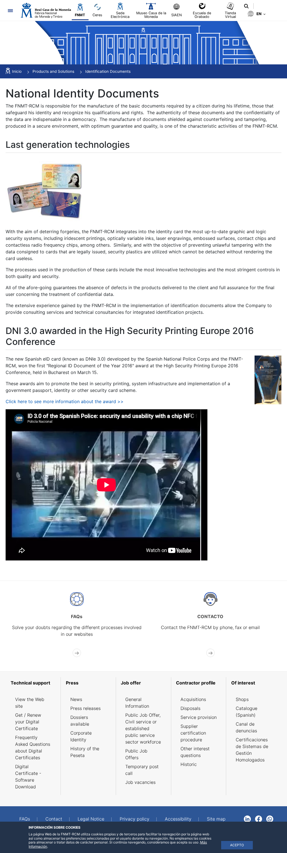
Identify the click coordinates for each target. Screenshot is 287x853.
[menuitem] (33, 682)
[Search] (246, 6)
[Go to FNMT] (45, 10)
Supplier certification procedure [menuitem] (193, 732)
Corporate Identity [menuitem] (81, 736)
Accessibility (178, 819)
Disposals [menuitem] (190, 708)
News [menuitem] (76, 699)
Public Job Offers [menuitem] (136, 754)
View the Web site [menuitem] (29, 703)
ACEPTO (237, 845)
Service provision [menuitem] (198, 717)
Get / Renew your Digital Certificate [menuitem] (28, 721)
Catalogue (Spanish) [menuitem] (246, 711)
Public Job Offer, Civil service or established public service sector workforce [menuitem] (143, 728)
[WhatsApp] (269, 818)
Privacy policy (134, 819)
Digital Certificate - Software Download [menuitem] (28, 776)
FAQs (24, 819)
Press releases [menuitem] (85, 708)
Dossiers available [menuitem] (79, 720)
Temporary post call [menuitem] (142, 770)
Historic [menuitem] (188, 764)
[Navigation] (10, 10)
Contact (53, 819)
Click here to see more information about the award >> (65, 401)
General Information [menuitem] (137, 703)
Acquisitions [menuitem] (193, 699)
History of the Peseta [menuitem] (84, 752)
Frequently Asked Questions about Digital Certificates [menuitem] (32, 747)
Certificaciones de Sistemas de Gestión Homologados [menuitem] (252, 750)
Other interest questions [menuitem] (195, 752)
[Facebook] (258, 818)
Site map (216, 819)
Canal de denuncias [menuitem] (246, 727)
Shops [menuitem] (242, 699)
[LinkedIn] (247, 818)
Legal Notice (91, 819)
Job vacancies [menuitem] (140, 782)
